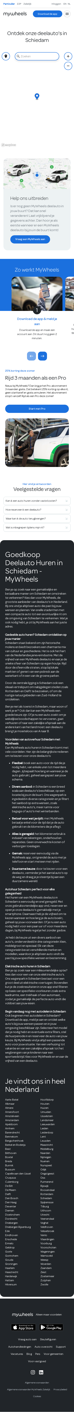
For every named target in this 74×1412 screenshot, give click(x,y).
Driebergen (11, 1222)
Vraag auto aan (27, 1339)
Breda (8, 1161)
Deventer (10, 1206)
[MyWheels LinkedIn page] (41, 1372)
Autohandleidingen (19, 1346)
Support (61, 1346)
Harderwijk (11, 1276)
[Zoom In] (68, 56)
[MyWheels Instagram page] (33, 1372)
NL (69, 3)
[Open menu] (67, 13)
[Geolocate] (6, 56)
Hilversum (11, 1284)
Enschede (11, 1239)
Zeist (43, 1272)
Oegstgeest (47, 1173)
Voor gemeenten (53, 1354)
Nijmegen (45, 1157)
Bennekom (11, 1136)
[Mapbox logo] (8, 145)
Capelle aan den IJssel (18, 1173)
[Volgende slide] (42, 356)
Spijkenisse (46, 1202)
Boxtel (9, 1157)
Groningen (11, 1264)
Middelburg (46, 1149)
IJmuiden (45, 1112)
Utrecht (44, 1214)
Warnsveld (46, 1255)
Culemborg (11, 1181)
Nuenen (45, 1161)
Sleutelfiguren (48, 1339)
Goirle (8, 1251)
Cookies (37, 1396)
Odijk (43, 1169)
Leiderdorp (46, 1132)
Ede (7, 1231)
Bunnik (9, 1165)
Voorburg (46, 1243)
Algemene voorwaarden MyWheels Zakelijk (28, 1389)
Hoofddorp (47, 1099)
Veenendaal (47, 1218)
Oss (42, 1177)
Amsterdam (12, 1120)
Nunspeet (46, 1165)
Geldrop (10, 1247)
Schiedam (46, 1198)
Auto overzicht (43, 1346)
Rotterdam (46, 1194)
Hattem (9, 1280)
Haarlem (10, 1268)
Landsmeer (47, 1120)
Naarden (45, 1153)
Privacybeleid (60, 1389)
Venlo (43, 1235)
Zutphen (45, 1280)
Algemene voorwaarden (37, 1382)
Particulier (9, 3)
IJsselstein (46, 1116)
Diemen (9, 1210)
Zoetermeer (47, 1276)
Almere (9, 1107)
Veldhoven (46, 1227)
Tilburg (44, 1206)
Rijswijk (44, 1186)
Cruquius (10, 1177)
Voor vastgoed (37, 1361)
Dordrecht (11, 1218)
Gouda (9, 1259)
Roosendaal (47, 1190)
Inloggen (56, 3)
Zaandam (46, 1268)
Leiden (44, 1128)
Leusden (45, 1140)
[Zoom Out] (68, 66)
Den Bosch (11, 1198)
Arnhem (9, 1128)
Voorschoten (48, 1247)
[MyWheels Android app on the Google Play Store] (51, 1327)
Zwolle (44, 1284)
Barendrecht (12, 1132)
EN (65, 3)
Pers (37, 1354)
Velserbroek (47, 1231)
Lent (43, 1136)
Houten (44, 1103)
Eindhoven (11, 1235)
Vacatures (17, 1354)
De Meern (10, 1190)
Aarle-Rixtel (11, 1099)
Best (8, 1149)
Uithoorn (45, 1210)
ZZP (19, 3)
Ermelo (9, 1243)
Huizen (44, 1107)
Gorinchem (11, 1255)
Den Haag (10, 1202)
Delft (8, 1194)
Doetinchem (12, 1214)
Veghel (44, 1222)
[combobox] (37, 56)
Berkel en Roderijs (15, 1144)
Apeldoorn (11, 1124)
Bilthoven (11, 1153)
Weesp (44, 1259)
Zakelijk (27, 3)
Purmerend (46, 1181)
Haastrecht (11, 1272)
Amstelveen (12, 1116)
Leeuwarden (47, 1124)
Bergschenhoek (14, 1140)
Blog (29, 1354)
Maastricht (46, 1144)
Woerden (45, 1264)
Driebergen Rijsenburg (18, 1227)
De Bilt (9, 1186)
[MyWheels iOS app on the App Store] (23, 1327)
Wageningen (47, 1251)
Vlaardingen (47, 1239)
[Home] (15, 13)
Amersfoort (12, 1112)
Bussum (10, 1169)
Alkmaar (9, 1103)
